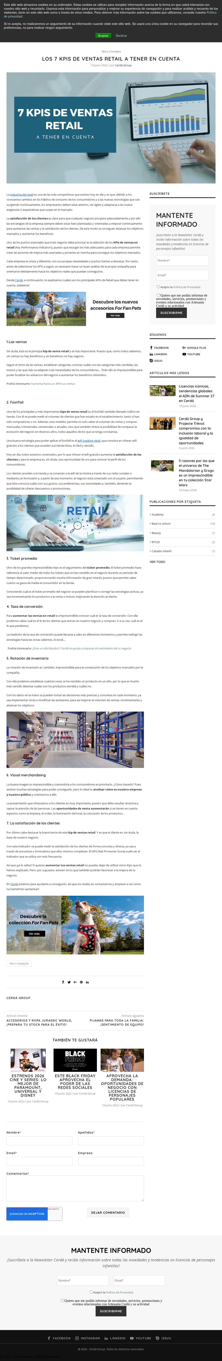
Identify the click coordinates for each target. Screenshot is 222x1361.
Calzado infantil (183, 551)
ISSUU (158, 360)
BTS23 (183, 542)
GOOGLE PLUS (196, 347)
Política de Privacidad (186, 287)
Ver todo (157, 562)
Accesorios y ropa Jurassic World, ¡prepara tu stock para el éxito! (39, 1023)
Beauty (183, 533)
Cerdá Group (123, 65)
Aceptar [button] (103, 35)
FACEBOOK (161, 347)
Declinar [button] (121, 35)
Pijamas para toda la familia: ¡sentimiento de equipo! (117, 1023)
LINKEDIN (160, 354)
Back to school (183, 524)
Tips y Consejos (111, 51)
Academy (183, 514)
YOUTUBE (193, 354)
